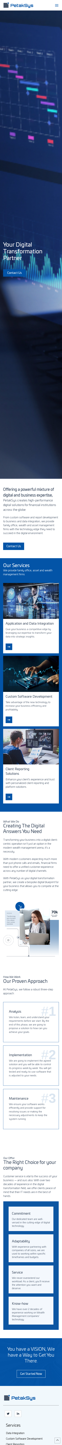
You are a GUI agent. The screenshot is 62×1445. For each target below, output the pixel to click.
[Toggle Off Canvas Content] (56, 5)
